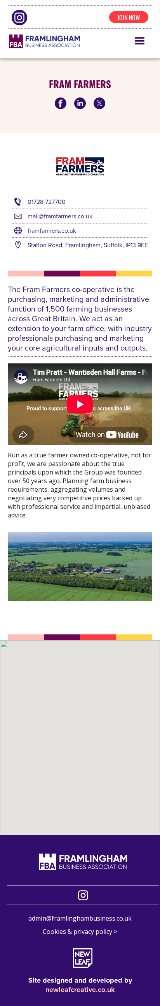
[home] (44, 41)
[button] (139, 41)
